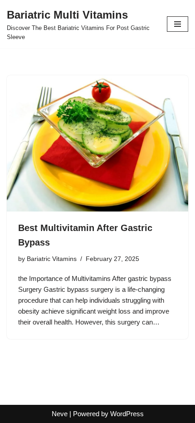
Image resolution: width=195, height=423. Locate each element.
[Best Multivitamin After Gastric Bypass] (97, 143)
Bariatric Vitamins (52, 259)
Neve (60, 414)
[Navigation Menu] (177, 24)
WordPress (127, 414)
